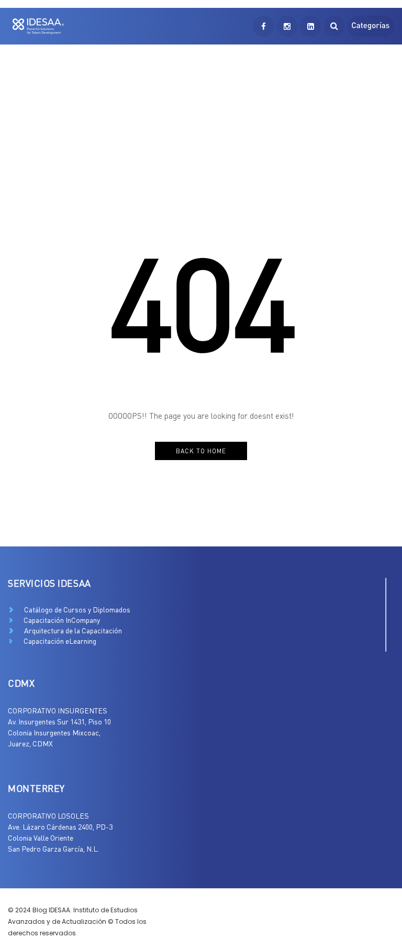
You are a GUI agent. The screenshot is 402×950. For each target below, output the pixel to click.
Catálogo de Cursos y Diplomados (77, 609)
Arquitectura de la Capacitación (73, 630)
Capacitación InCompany (62, 620)
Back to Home (201, 451)
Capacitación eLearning (60, 640)
